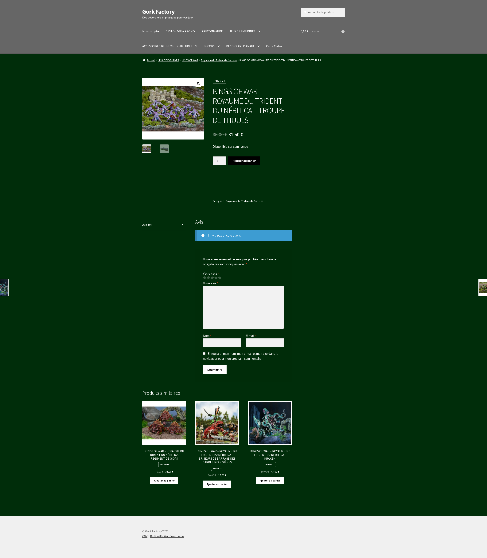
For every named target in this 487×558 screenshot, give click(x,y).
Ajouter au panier (244, 161)
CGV (144, 536)
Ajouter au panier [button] (164, 480)
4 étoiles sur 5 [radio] (215, 277)
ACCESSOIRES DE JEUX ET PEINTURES (167, 46)
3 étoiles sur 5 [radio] (212, 277)
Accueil (151, 60)
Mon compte (150, 31)
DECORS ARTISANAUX (240, 46)
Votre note (211, 273)
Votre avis (210, 283)
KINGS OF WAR (190, 60)
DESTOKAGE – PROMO (180, 31)
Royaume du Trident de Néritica (219, 60)
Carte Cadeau (274, 46)
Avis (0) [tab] (147, 224)
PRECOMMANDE (212, 31)
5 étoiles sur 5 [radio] (219, 277)
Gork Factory (158, 11)
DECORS (209, 46)
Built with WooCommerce (167, 536)
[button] (198, 84)
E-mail (251, 335)
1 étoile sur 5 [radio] (204, 277)
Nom (207, 335)
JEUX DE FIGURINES (242, 31)
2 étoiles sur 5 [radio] (208, 277)
